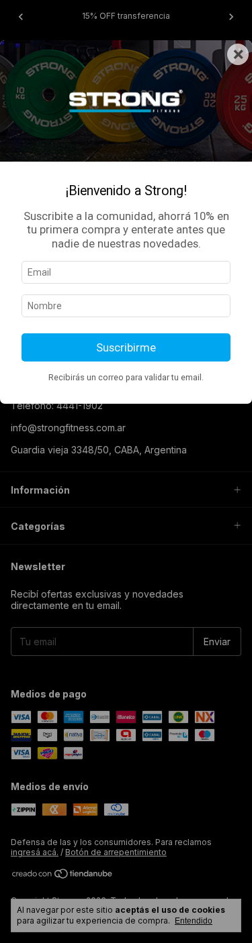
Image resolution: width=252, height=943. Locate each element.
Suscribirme (126, 347)
